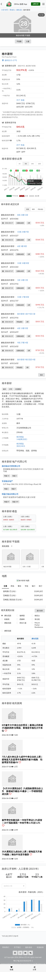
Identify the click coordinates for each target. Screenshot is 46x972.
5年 (26, 163)
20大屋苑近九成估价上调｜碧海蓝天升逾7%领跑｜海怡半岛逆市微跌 (22, 853)
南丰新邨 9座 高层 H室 (26, 359)
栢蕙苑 (6, 619)
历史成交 (40, 209)
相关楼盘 (20, 437)
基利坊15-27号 (11, 60)
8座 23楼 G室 (22, 215)
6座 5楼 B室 (22, 246)
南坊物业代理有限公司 (11, 466)
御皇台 (37, 615)
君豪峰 (22, 619)
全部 (39, 163)
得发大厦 (23, 623)
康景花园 (7, 631)
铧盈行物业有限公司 (10, 494)
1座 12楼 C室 (22, 280)
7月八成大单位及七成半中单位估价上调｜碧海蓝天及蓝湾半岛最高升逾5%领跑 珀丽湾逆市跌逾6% (22, 759)
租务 (33, 209)
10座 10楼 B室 (23, 263)
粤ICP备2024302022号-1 (23, 961)
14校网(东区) (21, 439)
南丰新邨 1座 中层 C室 (26, 314)
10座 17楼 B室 (23, 297)
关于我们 (17, 947)
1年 (20, 163)
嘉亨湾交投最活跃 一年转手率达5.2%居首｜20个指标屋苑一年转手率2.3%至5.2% (22, 821)
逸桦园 (22, 615)
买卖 (27, 209)
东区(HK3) (20, 446)
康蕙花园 (7, 623)
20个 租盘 (20, 145)
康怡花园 (7, 615)
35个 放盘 (20, 100)
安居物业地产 (7, 481)
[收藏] (6, 730)
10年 (32, 163)
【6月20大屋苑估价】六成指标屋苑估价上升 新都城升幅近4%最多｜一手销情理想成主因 (22, 791)
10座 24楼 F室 (23, 232)
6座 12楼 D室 (22, 328)
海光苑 (37, 619)
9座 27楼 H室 (22, 342)
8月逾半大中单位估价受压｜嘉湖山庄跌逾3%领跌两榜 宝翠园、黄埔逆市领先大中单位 (22, 728)
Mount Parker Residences (39, 625)
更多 (41, 375)
